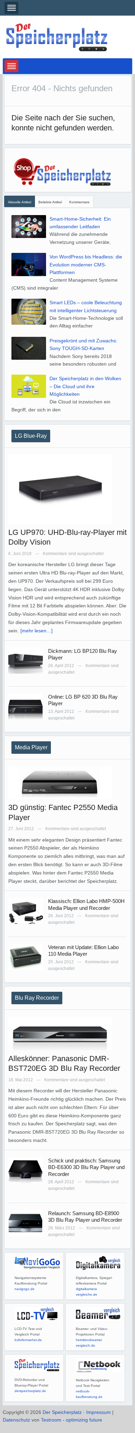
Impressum (98, 1412)
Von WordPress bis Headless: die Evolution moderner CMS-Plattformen (86, 264)
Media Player (31, 747)
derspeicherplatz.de (30, 1391)
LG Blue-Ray (31, 436)
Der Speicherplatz (62, 1412)
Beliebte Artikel (50, 202)
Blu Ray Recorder (37, 998)
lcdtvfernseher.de (28, 1340)
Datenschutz (16, 1420)
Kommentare (79, 202)
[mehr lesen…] (36, 630)
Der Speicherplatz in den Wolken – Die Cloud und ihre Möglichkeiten (85, 386)
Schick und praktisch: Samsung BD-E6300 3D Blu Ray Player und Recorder (86, 1167)
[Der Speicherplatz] (57, 37)
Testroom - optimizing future (71, 1420)
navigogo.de (25, 1289)
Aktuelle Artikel (19, 202)
